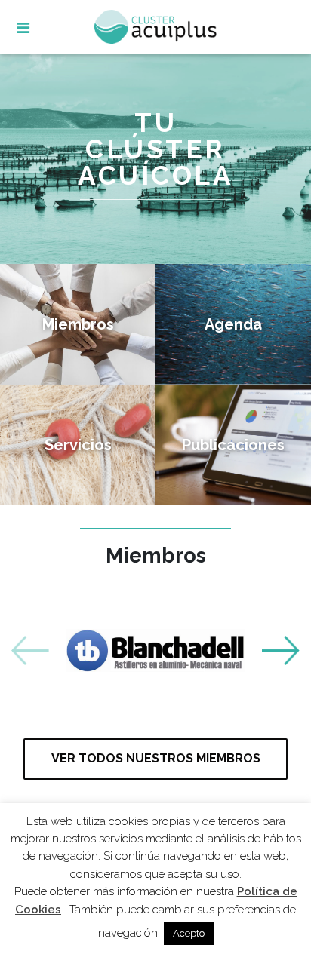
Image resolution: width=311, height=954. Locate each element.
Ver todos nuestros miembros (155, 758)
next (281, 651)
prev (30, 651)
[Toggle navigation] (36, 29)
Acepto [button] (189, 933)
